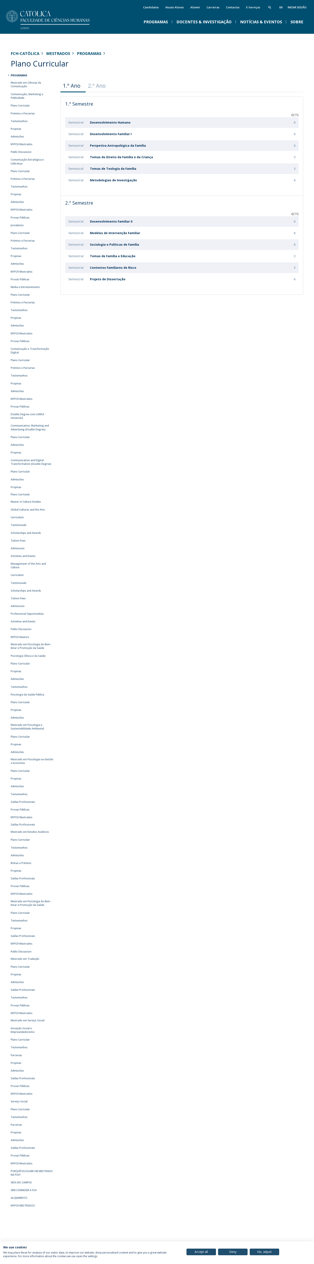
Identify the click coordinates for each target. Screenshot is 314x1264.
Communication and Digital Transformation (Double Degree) (31, 462)
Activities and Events (23, 556)
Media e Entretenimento (25, 287)
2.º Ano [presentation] (97, 85)
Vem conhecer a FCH (24, 1190)
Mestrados (58, 53)
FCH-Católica (25, 53)
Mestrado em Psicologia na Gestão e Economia (32, 761)
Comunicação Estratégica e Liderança (27, 161)
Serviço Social (19, 1101)
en (281, 7)
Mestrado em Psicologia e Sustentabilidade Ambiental (27, 726)
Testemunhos (19, 121)
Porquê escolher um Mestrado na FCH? (32, 1173)
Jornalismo (17, 225)
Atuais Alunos (174, 7)
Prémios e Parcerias (23, 113)
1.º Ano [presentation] (71, 85)
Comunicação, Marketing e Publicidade (27, 96)
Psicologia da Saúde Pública (27, 694)
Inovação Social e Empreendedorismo (23, 1030)
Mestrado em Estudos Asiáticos (30, 832)
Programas (89, 53)
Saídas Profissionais (23, 802)
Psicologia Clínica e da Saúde (28, 656)
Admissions (18, 548)
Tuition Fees (18, 540)
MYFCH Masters (20, 637)
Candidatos (151, 7)
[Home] (53, 29)
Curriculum (17, 517)
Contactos (232, 7)
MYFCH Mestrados (21, 144)
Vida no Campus (21, 1182)
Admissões (17, 136)
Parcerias (16, 1055)
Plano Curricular (20, 105)
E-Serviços (253, 7)
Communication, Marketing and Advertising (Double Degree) (30, 427)
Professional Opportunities (27, 614)
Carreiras (213, 7)
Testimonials (18, 525)
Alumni (195, 7)
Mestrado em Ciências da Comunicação (26, 84)
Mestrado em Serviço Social (27, 1020)
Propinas (16, 129)
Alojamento (19, 1198)
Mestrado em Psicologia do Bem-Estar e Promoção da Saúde (31, 646)
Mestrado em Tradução (25, 959)
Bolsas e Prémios (21, 863)
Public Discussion (21, 152)
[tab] (73, 86)
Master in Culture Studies (26, 502)
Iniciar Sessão (297, 7)
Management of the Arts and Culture (28, 565)
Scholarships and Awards (26, 533)
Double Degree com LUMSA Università (27, 416)
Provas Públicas (20, 217)
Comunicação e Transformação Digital (30, 350)
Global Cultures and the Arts (28, 509)
